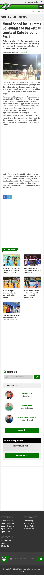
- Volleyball (23, 52)
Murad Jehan (27, 405)
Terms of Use (29, 529)
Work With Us (29, 523)
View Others (21, 455)
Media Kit (5, 546)
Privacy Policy (29, 526)
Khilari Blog (28, 521)
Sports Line (5, 532)
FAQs (3, 543)
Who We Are (6, 541)
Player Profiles (7, 521)
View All (21, 430)
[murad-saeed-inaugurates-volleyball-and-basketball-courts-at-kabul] (5, 197)
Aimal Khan (27, 393)
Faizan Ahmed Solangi (27, 417)
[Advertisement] (22, 149)
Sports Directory (7, 526)
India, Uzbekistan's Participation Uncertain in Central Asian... (32, 270)
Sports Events (6, 529)
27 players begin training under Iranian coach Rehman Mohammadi (11, 317)
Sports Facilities (7, 523)
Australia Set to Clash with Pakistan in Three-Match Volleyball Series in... (11, 270)
